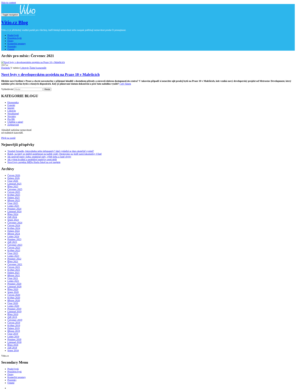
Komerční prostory (16, 43)
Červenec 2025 (14, 189)
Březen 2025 (13, 200)
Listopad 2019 (14, 311)
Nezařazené (13, 113)
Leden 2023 (13, 256)
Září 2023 (12, 242)
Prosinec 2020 (14, 283)
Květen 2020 (13, 297)
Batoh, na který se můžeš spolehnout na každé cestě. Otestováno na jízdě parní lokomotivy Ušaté (54, 154)
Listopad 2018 (14, 342)
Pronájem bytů (14, 38)
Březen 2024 (13, 233)
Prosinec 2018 (14, 339)
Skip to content (8, 2)
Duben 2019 (13, 328)
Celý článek (125, 83)
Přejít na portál (8, 138)
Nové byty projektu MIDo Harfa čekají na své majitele (33, 162)
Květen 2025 (13, 195)
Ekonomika (13, 102)
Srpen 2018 (13, 350)
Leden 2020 (13, 306)
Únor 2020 (12, 303)
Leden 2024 (13, 236)
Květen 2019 (13, 325)
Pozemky (11, 46)
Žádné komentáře (37, 68)
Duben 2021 (13, 272)
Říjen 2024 (12, 214)
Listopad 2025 (14, 183)
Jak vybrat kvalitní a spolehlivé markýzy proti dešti (32, 159)
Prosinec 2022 (14, 258)
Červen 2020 (13, 295)
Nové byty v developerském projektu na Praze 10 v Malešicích (50, 74)
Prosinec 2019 (14, 309)
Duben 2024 (13, 231)
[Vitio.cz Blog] (27, 14)
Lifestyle (24, 68)
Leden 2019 (13, 336)
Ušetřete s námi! (15, 122)
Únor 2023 (12, 253)
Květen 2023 (13, 250)
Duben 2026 (13, 178)
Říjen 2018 (12, 345)
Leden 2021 (13, 281)
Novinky (11, 116)
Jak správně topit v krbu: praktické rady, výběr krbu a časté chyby (39, 156)
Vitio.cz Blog (14, 22)
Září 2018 (12, 347)
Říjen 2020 (12, 289)
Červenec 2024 (14, 222)
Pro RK (11, 119)
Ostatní (10, 49)
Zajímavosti (13, 124)
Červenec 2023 (14, 245)
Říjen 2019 (12, 314)
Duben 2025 (13, 197)
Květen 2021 (13, 270)
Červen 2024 (13, 225)
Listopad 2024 (14, 211)
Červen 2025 (13, 192)
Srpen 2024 (13, 220)
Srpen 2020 (13, 292)
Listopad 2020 (14, 286)
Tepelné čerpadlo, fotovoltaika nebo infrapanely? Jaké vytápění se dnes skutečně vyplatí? (50, 151)
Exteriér (11, 105)
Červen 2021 (13, 267)
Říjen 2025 (12, 186)
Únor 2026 (12, 181)
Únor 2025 (12, 203)
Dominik (5, 68)
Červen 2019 (13, 322)
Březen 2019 (13, 331)
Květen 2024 (13, 228)
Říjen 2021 (12, 261)
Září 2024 (12, 217)
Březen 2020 (13, 300)
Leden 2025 (13, 206)
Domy (10, 41)
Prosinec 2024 (14, 208)
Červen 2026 (13, 175)
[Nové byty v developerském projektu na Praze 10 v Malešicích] (33, 62)
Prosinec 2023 (14, 239)
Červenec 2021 (14, 264)
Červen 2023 (13, 247)
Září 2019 (12, 317)
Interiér (10, 108)
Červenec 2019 (14, 320)
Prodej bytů (13, 35)
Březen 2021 (13, 275)
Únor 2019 (12, 334)
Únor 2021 (12, 278)
